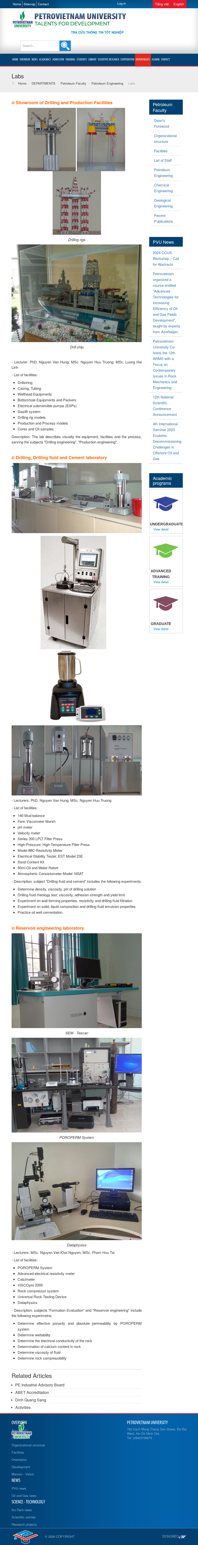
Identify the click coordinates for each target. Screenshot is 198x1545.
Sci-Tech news (22, 1510)
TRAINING (70, 59)
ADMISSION (58, 59)
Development (21, 1466)
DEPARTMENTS (143, 59)
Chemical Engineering (163, 187)
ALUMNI (156, 59)
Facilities (161, 150)
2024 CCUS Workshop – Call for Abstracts (166, 258)
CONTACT (165, 59)
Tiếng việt (162, 4)
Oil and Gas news (24, 1495)
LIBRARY (92, 59)
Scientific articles (24, 1517)
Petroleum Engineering (163, 172)
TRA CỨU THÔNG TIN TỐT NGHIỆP (97, 32)
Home (17, 4)
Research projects (24, 1524)
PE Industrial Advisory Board (39, 1385)
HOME (15, 59)
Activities (23, 1407)
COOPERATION (127, 59)
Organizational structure (165, 138)
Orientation (19, 1459)
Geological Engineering (163, 203)
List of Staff (163, 160)
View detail (161, 529)
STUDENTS (82, 59)
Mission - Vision (23, 1474)
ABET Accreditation (32, 1392)
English (179, 4)
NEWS (35, 59)
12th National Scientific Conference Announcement (165, 405)
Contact (43, 4)
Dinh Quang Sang (30, 1400)
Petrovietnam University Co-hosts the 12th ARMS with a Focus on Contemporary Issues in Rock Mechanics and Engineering (165, 364)
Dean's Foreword (161, 123)
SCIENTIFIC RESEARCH (108, 59)
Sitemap (29, 4)
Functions (18, 1437)
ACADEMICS (45, 59)
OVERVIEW (25, 59)
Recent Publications (163, 218)
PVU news (19, 1488)
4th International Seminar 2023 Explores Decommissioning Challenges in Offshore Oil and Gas (167, 441)
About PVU (19, 1430)
